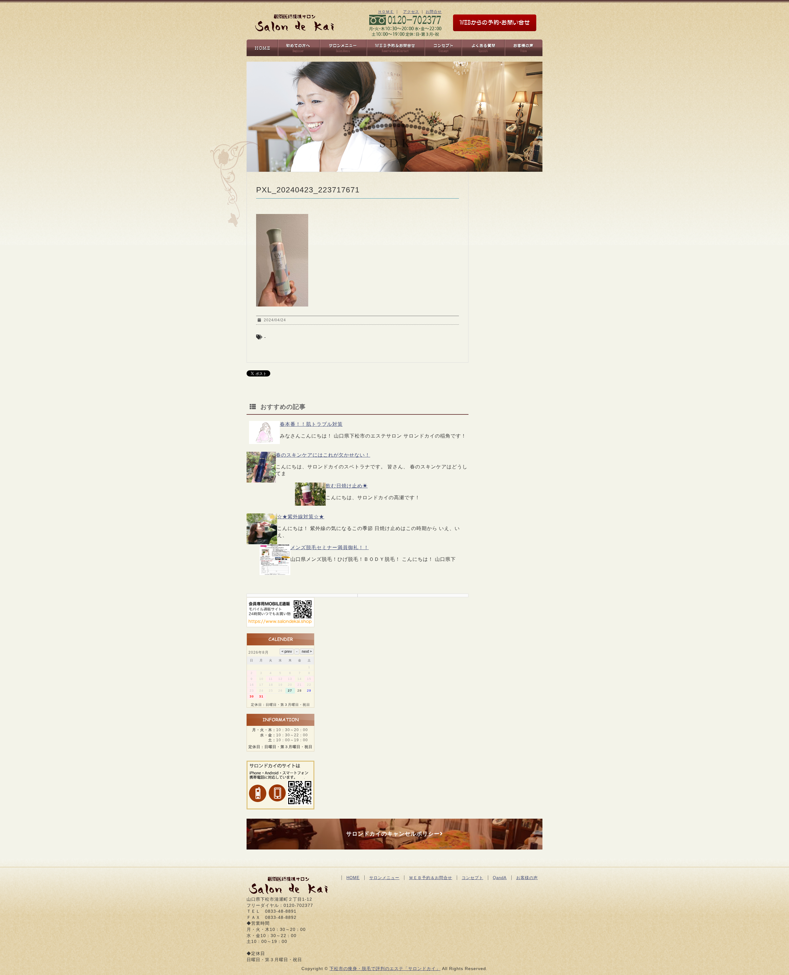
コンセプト (472, 877)
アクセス (411, 12)
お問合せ (434, 12)
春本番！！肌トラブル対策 (311, 424)
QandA (500, 877)
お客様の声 (527, 877)
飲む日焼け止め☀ (347, 485)
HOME (353, 877)
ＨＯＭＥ (386, 12)
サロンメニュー (384, 877)
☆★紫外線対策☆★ (300, 516)
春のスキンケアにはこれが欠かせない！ (323, 455)
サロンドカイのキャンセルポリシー (393, 834)
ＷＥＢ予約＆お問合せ (430, 877)
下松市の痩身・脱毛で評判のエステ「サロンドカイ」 (384, 968)
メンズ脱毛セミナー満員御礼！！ (329, 547)
